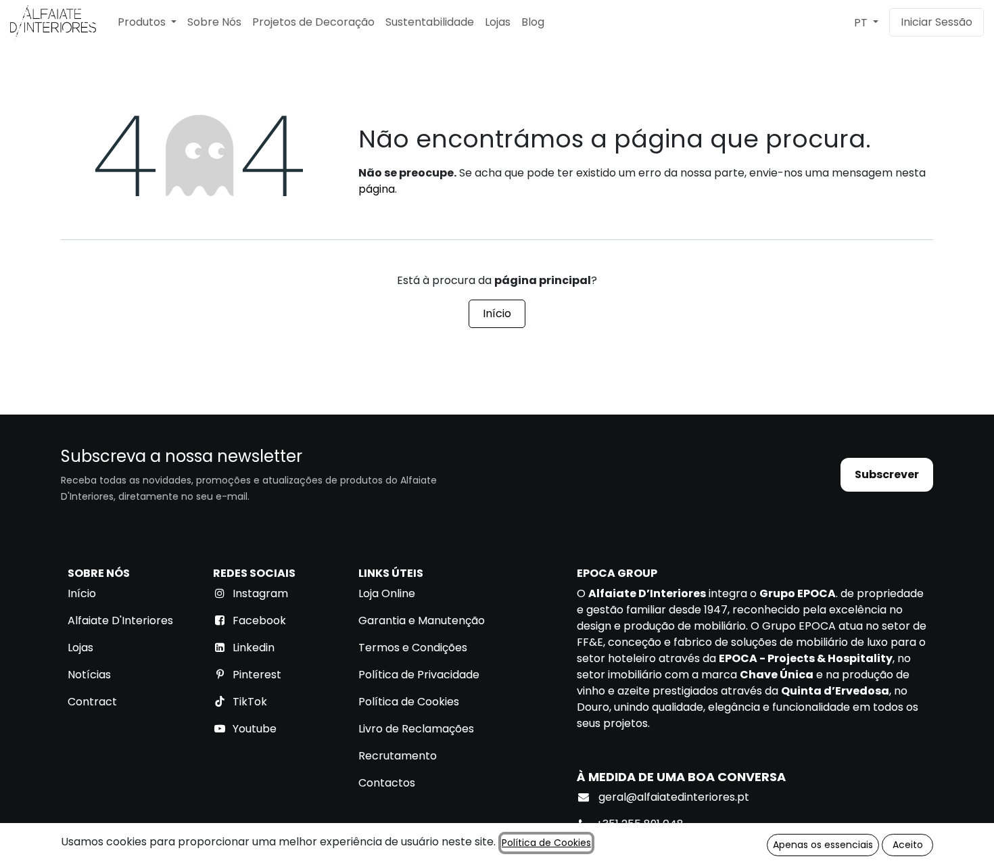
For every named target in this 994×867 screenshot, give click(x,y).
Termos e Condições (412, 647)
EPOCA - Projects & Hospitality (806, 658)
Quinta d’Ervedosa (835, 691)
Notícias (89, 674)
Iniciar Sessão (936, 22)
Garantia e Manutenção (421, 620)
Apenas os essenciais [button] (823, 844)
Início (497, 313)
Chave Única (776, 674)
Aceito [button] (908, 844)
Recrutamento (397, 756)
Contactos (386, 783)
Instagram (260, 593)
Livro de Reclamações (416, 728)
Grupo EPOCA (797, 593)
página (376, 189)
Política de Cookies (408, 701)
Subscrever (887, 474)
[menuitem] (147, 22)
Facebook (259, 620)
